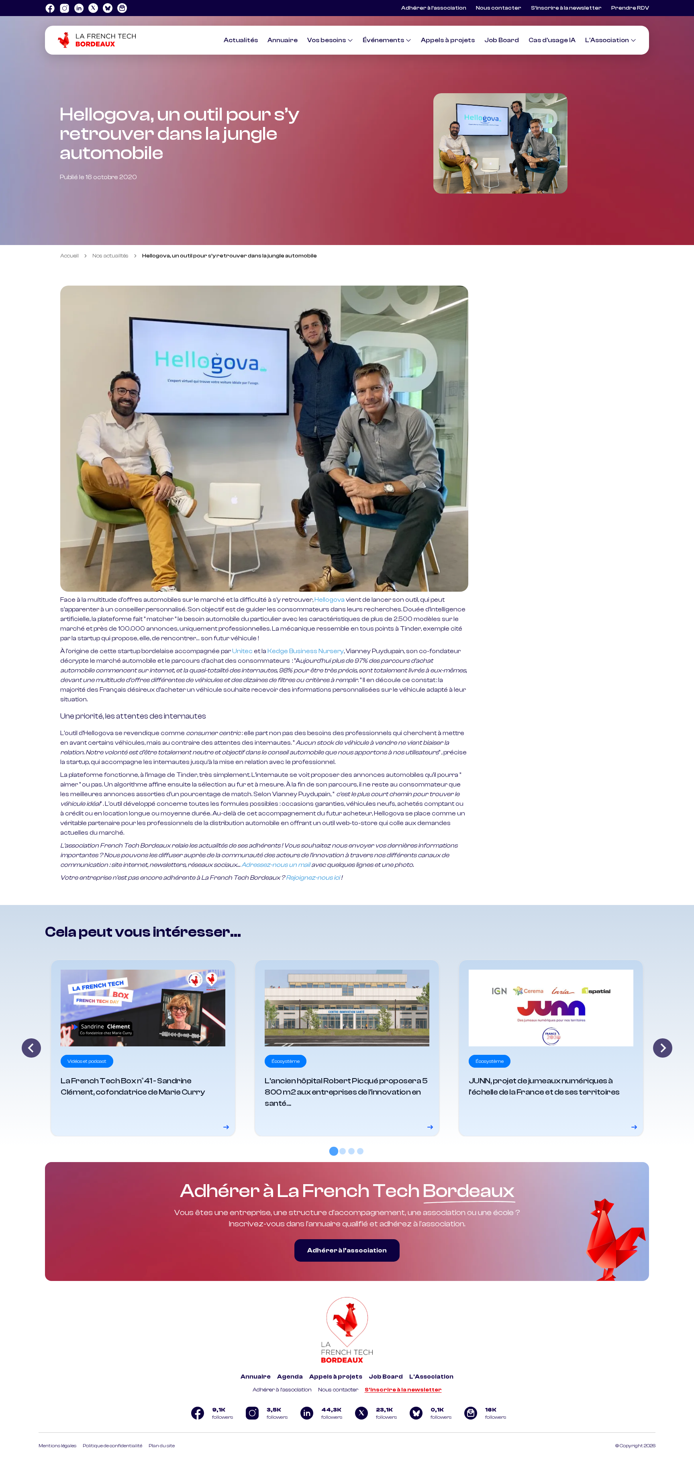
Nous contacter (498, 8)
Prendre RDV (630, 8)
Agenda (290, 1376)
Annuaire (282, 40)
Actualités (241, 40)
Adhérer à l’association (433, 8)
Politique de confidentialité (112, 1445)
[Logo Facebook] (50, 8)
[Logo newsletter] (122, 8)
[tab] (333, 1151)
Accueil (69, 256)
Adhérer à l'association (282, 1390)
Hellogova (329, 599)
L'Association (607, 40)
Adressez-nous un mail (275, 864)
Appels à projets (448, 40)
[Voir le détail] (143, 1048)
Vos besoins (326, 40)
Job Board (501, 40)
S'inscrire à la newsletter (403, 1390)
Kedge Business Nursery (305, 651)
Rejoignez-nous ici (313, 877)
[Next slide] (662, 1048)
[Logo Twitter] (93, 8)
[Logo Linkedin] (79, 8)
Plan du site (162, 1445)
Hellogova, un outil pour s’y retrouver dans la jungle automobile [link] (229, 256)
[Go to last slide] (31, 1048)
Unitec (242, 651)
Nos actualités (110, 256)
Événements (383, 40)
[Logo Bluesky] (107, 8)
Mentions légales (57, 1445)
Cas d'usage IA (552, 40)
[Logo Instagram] (64, 8)
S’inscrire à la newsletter (566, 8)
